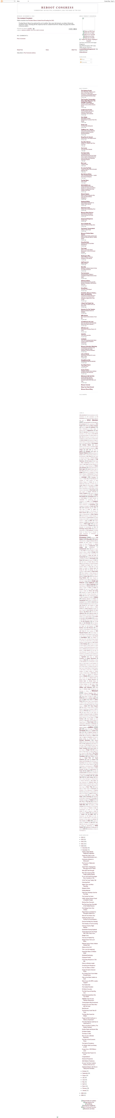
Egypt (88, 540)
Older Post (74, 49)
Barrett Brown (94, 453)
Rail (85, 732)
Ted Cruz (96, 796)
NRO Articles (84, 315)
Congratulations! (86, 1056)
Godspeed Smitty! (86, 957)
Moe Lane (83, 163)
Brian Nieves (82, 470)
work (80, 828)
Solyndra (90, 772)
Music (85, 699)
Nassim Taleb (87, 701)
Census (81, 483)
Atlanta (92, 448)
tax (86, 795)
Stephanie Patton (92, 782)
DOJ (95, 527)
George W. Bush (83, 569)
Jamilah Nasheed (88, 608)
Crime (88, 509)
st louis (88, 775)
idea (93, 592)
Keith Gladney (88, 642)
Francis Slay (91, 561)
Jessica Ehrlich (89, 616)
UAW (86, 811)
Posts (83, 59)
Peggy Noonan (82, 722)
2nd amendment (87, 422)
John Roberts (88, 634)
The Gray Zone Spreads (86, 149)
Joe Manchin (95, 623)
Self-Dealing (81, 766)
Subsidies (81, 790)
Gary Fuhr (91, 566)
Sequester (84, 767)
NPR (96, 709)
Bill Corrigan (91, 459)
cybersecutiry (81, 511)
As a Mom (83, 448)
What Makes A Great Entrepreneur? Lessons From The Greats (89, 120)
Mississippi (81, 691)
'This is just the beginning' (88, 949)
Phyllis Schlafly (82, 725)
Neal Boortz (90, 702)
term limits (94, 798)
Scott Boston (94, 761)
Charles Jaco (93, 483)
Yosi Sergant (81, 830)
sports (82, 775)
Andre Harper (95, 438)
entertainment (92, 547)
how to (87, 589)
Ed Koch (93, 537)
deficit (90, 520)
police (85, 727)
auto (87, 449)
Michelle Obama (82, 682)
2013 (82, 839)
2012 (82, 841)
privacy (89, 730)
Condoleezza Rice (92, 499)
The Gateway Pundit (86, 90)
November (85, 850)
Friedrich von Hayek (85, 565)
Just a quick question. (86, 335)
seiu (95, 764)
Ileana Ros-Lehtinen (92, 594)
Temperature (88, 798)
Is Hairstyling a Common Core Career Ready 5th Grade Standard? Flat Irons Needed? (88, 349)
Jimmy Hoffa (95, 619)
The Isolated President (24, 18)
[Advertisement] (47, 44)
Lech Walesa (89, 655)
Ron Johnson (82, 753)
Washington (91, 824)
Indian (91, 597)
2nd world (94, 422)
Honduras (81, 589)
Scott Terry (83, 764)
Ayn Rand (94, 449)
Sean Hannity (90, 764)
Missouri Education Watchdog (89, 346)
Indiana (96, 597)
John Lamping (90, 631)
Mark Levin (81, 668)
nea (85, 702)
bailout (81, 451)
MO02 (95, 696)
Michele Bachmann (92, 679)
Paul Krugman (90, 718)
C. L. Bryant (83, 475)
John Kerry (81, 631)
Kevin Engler (83, 645)
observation (94, 710)
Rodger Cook (89, 750)
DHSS (86, 522)
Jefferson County (92, 613)
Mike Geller (95, 682)
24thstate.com (84, 328)
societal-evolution (82, 772)
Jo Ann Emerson (85, 621)
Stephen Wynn (91, 783)
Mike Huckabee (84, 684)
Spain (97, 774)
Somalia (95, 772)
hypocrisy (84, 592)
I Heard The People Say (87, 303)
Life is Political (85, 354)
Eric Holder (83, 550)
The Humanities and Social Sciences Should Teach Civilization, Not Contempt (87, 112)
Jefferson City (82, 613)
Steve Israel (94, 785)
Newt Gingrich (94, 706)
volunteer (86, 822)
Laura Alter (87, 653)
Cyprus (87, 511)
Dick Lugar (87, 523)
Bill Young (96, 461)
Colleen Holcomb (92, 498)
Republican (90, 737)
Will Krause (88, 827)
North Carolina (91, 707)
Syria (80, 793)
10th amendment (82, 415)
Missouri (95, 691)
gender (86, 568)
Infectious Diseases (86, 598)
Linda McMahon (91, 660)
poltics (86, 729)
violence (95, 820)
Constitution (92, 504)
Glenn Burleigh (85, 573)
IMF (81, 597)
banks (95, 451)
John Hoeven (94, 629)
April (83, 1084)
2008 (82, 1095)
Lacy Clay (94, 650)
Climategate (91, 496)
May (83, 1082)
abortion (87, 425)
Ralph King (81, 733)
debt (86, 520)
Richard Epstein (82, 738)
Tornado (90, 807)
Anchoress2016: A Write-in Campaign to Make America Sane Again (88, 276)
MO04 (86, 698)
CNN (97, 496)
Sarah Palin (88, 758)
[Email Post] (33, 28)
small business (93, 769)
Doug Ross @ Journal (87, 137)
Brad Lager (82, 469)
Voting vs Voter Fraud (86, 229)
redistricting (88, 735)
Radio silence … (85, 263)
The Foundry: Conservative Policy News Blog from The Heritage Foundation (88, 101)
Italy (89, 603)
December (85, 847)
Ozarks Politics (85, 370)
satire (88, 759)
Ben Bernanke (82, 456)
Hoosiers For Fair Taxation (88, 309)
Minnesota (94, 689)
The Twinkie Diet (86, 984)
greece (80, 576)
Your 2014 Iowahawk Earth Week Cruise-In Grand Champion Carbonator (88, 341)
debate (91, 519)
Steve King (81, 787)
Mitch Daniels (87, 694)
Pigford (89, 725)
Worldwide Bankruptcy (87, 955)
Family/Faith (82, 557)
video (88, 820)
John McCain (93, 632)
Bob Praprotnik (93, 464)
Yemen (95, 828)
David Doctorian (85, 515)
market (95, 669)
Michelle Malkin (82, 681)
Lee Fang (96, 655)
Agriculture (86, 432)
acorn (87, 427)
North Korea (86, 709)
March (84, 1086)
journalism (84, 637)
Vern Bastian (88, 819)
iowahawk (83, 339)
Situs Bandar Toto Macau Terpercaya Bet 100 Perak (87, 214)
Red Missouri (85, 1008)
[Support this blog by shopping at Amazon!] (88, 41)
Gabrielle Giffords (83, 566)
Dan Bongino (93, 511)
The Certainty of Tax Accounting (90, 923)
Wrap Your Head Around (87, 387)
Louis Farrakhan (93, 663)
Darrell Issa (91, 512)
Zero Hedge (84, 117)
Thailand (91, 799)
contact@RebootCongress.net (87, 49)
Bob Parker (86, 464)
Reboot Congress (57, 7)
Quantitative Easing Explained (89, 929)
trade (95, 807)
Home (47, 49)
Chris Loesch (82, 491)
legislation (83, 656)
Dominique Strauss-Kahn (85, 528)
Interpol (89, 600)
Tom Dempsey (88, 806)
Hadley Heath (94, 579)
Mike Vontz (87, 685)
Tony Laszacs (83, 807)
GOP (96, 574)
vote (91, 822)
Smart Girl (82, 771)
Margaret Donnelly (92, 666)
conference (81, 501)
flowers (91, 560)
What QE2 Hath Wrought (88, 870)
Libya (85, 660)
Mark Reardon (95, 668)
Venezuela (81, 819)
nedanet (81, 704)
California (89, 475)
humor (85, 590)
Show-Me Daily (85, 242)
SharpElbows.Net (85, 360)
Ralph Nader (88, 733)
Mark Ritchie (83, 669)
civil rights (90, 494)
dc (84, 519)
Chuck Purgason (83, 493)
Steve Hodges (87, 785)
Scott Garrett (88, 762)
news (85, 706)
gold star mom (86, 574)
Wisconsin (94, 827)
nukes (80, 710)
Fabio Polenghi (82, 555)
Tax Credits (92, 795)
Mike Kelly (92, 684)
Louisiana (81, 664)
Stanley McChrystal (85, 780)
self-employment (89, 766)
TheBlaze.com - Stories (87, 129)
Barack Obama (26, 30)
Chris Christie (91, 488)
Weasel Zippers (85, 194)
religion (84, 737)
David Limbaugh (93, 515)
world (84, 828)
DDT (87, 519)
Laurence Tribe (82, 655)
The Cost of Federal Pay (88, 937)
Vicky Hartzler (82, 820)
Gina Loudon (87, 571)
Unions (87, 812)
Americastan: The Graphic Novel (88, 138)
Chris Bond (85, 488)
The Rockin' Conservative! (88, 228)
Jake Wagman (91, 605)
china (96, 485)
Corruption (87, 506)
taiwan (90, 793)
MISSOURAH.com (85, 185)
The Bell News (85, 180)
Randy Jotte (81, 735)
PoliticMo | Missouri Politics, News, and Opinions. (88, 293)
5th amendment (91, 424)
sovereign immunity (90, 774)
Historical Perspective (87, 1058)
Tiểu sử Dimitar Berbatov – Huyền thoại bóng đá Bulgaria (89, 176)
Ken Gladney (84, 644)
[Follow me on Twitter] (88, 33)
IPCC (89, 602)
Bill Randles (89, 461)
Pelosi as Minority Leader (88, 963)
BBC (85, 454)
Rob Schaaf (88, 745)
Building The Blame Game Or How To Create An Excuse (89, 269)
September (85, 1073)
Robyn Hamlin (93, 748)
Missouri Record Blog (87, 389)
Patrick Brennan (82, 717)
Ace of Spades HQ (86, 223)
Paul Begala (91, 717)
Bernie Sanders (94, 457)
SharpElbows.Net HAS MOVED (88, 361)
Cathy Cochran (89, 480)
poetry (80, 727)
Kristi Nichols (87, 650)
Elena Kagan (89, 542)
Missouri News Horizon (87, 212)
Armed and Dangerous (87, 218)
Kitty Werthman (91, 648)
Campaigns (93, 477)
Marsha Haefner (89, 671)
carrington (81, 480)
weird (97, 824)
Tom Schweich (95, 806)
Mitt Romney (95, 694)
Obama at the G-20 (86, 947)
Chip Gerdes (84, 486)
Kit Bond (84, 648)
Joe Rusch (88, 624)
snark (88, 771)
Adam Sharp (93, 428)
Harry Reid (87, 581)
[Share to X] (73, 29)
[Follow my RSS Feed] (89, 31)
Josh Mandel (95, 635)
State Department (83, 782)
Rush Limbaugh (89, 754)
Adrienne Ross (82, 430)
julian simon (81, 639)
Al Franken (92, 432)
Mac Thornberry (88, 664)
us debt (90, 814)
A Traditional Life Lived (87, 321)
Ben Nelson (89, 456)
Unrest (82, 814)
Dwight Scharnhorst (83, 533)
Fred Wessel (86, 563)
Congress (95, 501)
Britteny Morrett (94, 470)
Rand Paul (94, 733)
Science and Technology (84, 761)
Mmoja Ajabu (84, 696)
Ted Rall (82, 798)
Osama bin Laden (88, 714)
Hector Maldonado (91, 584)
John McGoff (81, 634)
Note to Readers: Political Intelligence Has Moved (87, 258)
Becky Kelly (89, 454)
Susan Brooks (86, 791)
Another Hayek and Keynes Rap (90, 1029)
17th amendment (90, 416)
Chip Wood (91, 486)
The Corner (84, 148)
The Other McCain (86, 142)
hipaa (85, 587)
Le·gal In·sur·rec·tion (86, 109)
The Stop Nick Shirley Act (87, 126)
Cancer (80, 478)
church (92, 493)
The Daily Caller (85, 153)
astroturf (88, 448)
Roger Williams (93, 751)
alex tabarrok (95, 433)
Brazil (89, 469)
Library (80, 660)
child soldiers (90, 485)
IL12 (85, 594)
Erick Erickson (91, 550)
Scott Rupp (95, 762)
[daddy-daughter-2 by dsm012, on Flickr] (88, 29)
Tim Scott (95, 803)
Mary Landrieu (82, 674)
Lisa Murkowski (91, 661)
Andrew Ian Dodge (93, 440)
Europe (94, 552)
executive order (87, 553)
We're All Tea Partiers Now (88, 915)
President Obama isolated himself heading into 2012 (41, 20)
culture (94, 509)
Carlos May (86, 478)
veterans (94, 819)
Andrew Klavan (82, 441)
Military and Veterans (85, 687)
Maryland (89, 674)
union (95, 811)
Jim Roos (96, 618)
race (80, 732)
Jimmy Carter (89, 619)
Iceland (89, 592)
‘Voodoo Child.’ (84, 164)
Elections (81, 542)
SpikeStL (83, 334)
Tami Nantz (81, 795)
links (97, 660)
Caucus (90, 482)
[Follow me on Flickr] (88, 36)
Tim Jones (89, 803)
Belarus (95, 454)
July (83, 1077)
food (80, 561)
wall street (86, 824)
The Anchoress (85, 273)
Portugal (91, 729)
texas (86, 799)
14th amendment (91, 415)
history (89, 587)
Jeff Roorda (94, 611)
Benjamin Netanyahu (85, 457)
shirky (86, 769)
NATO (82, 702)
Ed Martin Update (86, 1031)
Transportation (82, 809)
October (84, 1071)
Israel (86, 603)
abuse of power (94, 425)
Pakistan (96, 714)
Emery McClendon (88, 544)
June (83, 1079)
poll (80, 729)
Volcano (81, 822)
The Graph (84, 248)
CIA (95, 493)
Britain (88, 470)
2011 (82, 843)
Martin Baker (93, 672)
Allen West (81, 436)
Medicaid (91, 676)
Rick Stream (94, 743)
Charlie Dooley (82, 485)
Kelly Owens (95, 642)
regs (80, 737)
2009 (82, 1093)
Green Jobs (87, 576)
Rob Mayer (81, 745)
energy (81, 547)
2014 (82, 837)
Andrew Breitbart (84, 440)
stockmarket (93, 788)
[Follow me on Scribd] (88, 37)
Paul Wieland (93, 720)
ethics (85, 552)
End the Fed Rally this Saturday (90, 921)
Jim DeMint (95, 616)
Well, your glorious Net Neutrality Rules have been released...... (88, 323)
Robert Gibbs (83, 746)
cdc (95, 482)
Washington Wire (85, 255)
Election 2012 (93, 540)
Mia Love (85, 677)
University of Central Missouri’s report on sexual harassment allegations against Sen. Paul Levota (88, 297)
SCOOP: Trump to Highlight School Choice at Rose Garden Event (88, 105)
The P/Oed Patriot (85, 365)
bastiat (80, 454)
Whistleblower (89, 825)
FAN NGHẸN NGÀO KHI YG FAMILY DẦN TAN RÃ (87, 203)
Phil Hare (88, 723)
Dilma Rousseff (84, 525)
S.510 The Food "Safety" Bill (89, 880)
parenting (86, 715)
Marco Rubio (84, 666)
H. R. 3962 (87, 579)
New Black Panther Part (89, 704)
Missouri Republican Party (90, 693)
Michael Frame (93, 677)
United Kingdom (95, 812)
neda (96, 702)
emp (86, 545)
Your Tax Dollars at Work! (88, 967)
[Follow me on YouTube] (88, 34)
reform (94, 735)
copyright (81, 506)
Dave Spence (94, 514)
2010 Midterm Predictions (88, 1061)
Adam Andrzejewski (83, 428)
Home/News (84, 288)
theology (94, 801)
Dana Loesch (82, 512)
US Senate (89, 816)
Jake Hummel (82, 605)
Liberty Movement (91, 658)
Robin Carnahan (83, 748)
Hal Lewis (81, 581)
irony (82, 603)
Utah (95, 816)
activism (93, 427)
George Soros (93, 568)
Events (80, 553)
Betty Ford (83, 459)
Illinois (81, 595)
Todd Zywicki (91, 804)
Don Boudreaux (90, 530)
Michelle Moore (92, 681)
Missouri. (81, 694)
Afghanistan (90, 430)
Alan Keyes (88, 433)
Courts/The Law (88, 507)
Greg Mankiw (82, 578)
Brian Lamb (94, 469)
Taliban (95, 793)
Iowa (86, 602)
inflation (94, 598)
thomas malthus (82, 803)
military (93, 685)
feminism (82, 558)
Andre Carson (88, 438)
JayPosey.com (85, 262)
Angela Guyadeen (90, 441)
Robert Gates (95, 745)
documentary (88, 527)
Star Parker (93, 780)
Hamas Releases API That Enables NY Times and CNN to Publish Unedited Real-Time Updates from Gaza (88, 188)
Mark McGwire (88, 668)
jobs (93, 621)
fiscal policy (93, 558)
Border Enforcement (93, 467)
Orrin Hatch (94, 712)
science (93, 759)
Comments (84, 62)
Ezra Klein (94, 553)
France (84, 561)
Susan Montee (94, 791)
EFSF (84, 540)
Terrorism (81, 799)
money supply (92, 698)
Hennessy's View (85, 207)
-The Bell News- (84, 366)
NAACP (91, 699)
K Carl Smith (88, 639)
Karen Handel (95, 639)
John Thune (95, 634)
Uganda (90, 811)
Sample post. (84, 220)
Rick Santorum (87, 743)
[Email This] (69, 29)
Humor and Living (93, 590)
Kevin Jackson (91, 645)
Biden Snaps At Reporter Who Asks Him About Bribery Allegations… (88, 197)
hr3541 (92, 589)
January (84, 1090)
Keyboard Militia (85, 201)
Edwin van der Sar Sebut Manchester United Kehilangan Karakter (88, 251)
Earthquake (93, 533)
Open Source (86, 712)
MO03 (80, 698)
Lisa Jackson (83, 661)
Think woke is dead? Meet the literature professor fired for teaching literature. (88, 132)
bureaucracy (90, 473)
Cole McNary (84, 498)
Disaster (91, 525)
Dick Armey (92, 522)
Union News (81, 812)
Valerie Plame (87, 817)
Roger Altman (86, 751)
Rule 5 (83, 754)
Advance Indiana (85, 280)
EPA (90, 548)
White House (40, 30)
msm (80, 699)
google (91, 574)
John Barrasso (90, 626)
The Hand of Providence (88, 1043)
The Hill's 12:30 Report (86, 289)
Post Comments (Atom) (29, 53)
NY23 (85, 710)
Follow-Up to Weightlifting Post (88, 209)
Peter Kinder (90, 722)
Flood (80, 560)
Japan (95, 608)
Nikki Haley (84, 707)
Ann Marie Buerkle (86, 443)
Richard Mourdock (84, 740)
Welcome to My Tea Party (87, 376)
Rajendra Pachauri (92, 732)
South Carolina (82, 774)
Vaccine (80, 817)
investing (81, 602)
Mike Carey (89, 682)
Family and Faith (92, 555)
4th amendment (82, 424)
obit (89, 710)
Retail (95, 737)
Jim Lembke (89, 618)
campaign (84, 477)
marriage (81, 671)
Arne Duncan (87, 446)
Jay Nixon (86, 611)
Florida (86, 560)
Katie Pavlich (89, 640)
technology (89, 796)
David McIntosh (82, 517)
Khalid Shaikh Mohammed (90, 647)
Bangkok (88, 451)
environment (82, 549)
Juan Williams (93, 637)
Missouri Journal (85, 385)
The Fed (88, 801)
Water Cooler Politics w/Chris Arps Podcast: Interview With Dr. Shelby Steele (89, 237)
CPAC (95, 507)
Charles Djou (87, 483)
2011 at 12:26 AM (89, 418)
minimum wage (87, 689)
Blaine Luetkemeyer (85, 462)
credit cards (82, 509)
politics (33, 30)
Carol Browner (93, 478)
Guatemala (81, 579)
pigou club (94, 725)
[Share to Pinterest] (76, 29)
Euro (89, 552)
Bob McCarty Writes (86, 174)
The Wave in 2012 (86, 1033)
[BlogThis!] (71, 29)
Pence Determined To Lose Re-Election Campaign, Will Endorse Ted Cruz (88, 283)
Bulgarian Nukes (86, 888)
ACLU (83, 427)
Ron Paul (89, 753)
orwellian (81, 714)
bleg (93, 462)
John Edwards (87, 629)
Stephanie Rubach (83, 783)
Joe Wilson (81, 626)
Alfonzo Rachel (94, 435)
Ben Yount (96, 456)
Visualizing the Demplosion (88, 965)
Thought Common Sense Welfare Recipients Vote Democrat (88, 372)
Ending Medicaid (86, 890)
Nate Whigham (95, 701)
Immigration (86, 597)
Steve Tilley (89, 787)
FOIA (95, 560)
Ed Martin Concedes (87, 989)
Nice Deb (83, 267)
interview (94, 600)
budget (81, 472)
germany (91, 569)
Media (85, 676)
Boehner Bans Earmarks (88, 902)
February (84, 1088)
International (82, 600)
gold (80, 574)
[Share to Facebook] (74, 29)
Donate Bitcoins (83, 52)
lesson (91, 656)
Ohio (80, 712)
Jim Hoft (82, 618)
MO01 (90, 696)
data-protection (86, 514)
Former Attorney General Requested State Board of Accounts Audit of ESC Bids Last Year (88, 379)
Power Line (84, 124)
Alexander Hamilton (85, 435)
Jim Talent (83, 619)
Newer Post (20, 49)
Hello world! (84, 181)
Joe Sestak (94, 624)
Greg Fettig (94, 576)
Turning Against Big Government (90, 1002)
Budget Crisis (85, 935)
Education (89, 539)
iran (93, 602)
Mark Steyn (89, 669)
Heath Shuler (82, 584)
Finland (87, 558)
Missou (87, 691)
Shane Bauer (90, 767)
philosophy (94, 723)
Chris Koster (93, 490)
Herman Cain (90, 586)
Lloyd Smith (86, 663)
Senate (96, 766)
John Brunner (89, 627)
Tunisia (88, 809)
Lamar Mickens (91, 652)
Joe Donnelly (87, 623)
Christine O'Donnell (92, 491)
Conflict (88, 501)
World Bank (90, 828)
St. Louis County (89, 777)
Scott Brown (81, 762)
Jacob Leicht (94, 603)
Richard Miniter (92, 738)
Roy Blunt (95, 753)
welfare (82, 825)
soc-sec (94, 770)
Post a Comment (21, 38)
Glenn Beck (95, 571)
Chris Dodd (86, 490)
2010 (82, 846)
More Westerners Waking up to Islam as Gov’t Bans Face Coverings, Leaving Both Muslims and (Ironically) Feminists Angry (88, 93)
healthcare (91, 582)
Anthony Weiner (86, 445)
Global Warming (93, 573)
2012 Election (92, 420)
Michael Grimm (82, 679)
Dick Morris (96, 523)
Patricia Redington (93, 715)
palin (82, 715)
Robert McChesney (92, 746)
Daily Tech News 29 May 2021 (88, 224)
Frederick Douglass (94, 563)
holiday (94, 587)
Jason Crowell (82, 610)
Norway (91, 709)
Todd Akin (82, 804)
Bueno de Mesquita (89, 472)
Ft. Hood (94, 565)
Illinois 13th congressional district (91, 595)
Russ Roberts (91, 756)
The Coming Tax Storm (87, 896)
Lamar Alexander (82, 652)
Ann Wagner (95, 443)
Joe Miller (82, 624)
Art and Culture (94, 446)
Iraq (97, 602)
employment (92, 545)
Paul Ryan (87, 720)
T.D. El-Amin (85, 793)
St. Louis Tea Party (86, 168)
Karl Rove (83, 640)
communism (81, 499)
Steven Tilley (86, 788)
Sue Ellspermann (88, 790)
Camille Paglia (95, 475)
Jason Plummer (90, 610)
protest (94, 730)
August (84, 1075)
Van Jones (94, 817)
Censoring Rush (86, 882)
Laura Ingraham (93, 653)
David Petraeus (90, 517)
